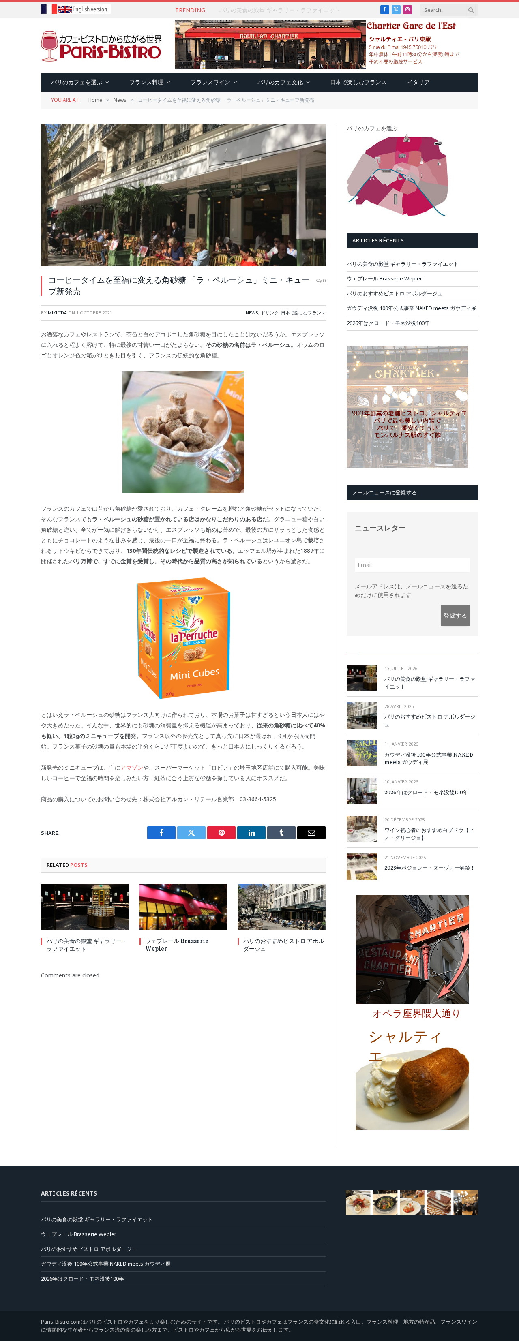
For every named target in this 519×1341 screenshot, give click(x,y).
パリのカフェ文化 (280, 82)
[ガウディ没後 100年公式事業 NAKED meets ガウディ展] (362, 753)
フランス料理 (146, 82)
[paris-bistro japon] (102, 46)
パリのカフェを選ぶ (76, 82)
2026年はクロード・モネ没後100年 (388, 323)
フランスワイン (210, 82)
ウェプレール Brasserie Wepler (280, 10)
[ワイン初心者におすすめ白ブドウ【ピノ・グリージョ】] (362, 829)
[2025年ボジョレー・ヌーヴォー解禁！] (362, 866)
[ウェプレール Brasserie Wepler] (183, 907)
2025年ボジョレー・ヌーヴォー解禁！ (429, 867)
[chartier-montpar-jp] (407, 465)
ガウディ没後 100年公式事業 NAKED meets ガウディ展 (411, 308)
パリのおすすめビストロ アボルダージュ (283, 944)
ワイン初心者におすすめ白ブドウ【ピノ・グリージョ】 (429, 833)
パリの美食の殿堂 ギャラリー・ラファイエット (87, 944)
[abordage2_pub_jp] (412, 1213)
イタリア (418, 82)
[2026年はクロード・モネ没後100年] (362, 791)
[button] (419, 1016)
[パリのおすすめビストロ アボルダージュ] (282, 907)
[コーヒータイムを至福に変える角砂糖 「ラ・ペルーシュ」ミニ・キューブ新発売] (183, 195)
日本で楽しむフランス (358, 82)
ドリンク (270, 313)
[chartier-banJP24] (317, 67)
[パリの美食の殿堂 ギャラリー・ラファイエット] (85, 907)
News (252, 313)
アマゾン (131, 767)
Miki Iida (57, 313)
